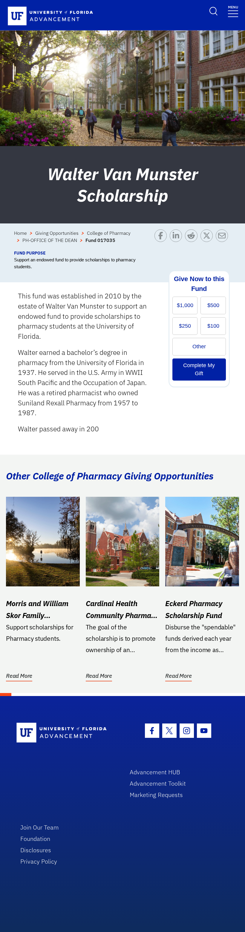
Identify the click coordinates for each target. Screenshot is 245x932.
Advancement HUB (155, 772)
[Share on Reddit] (192, 239)
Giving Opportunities (57, 233)
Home (20, 233)
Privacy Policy (38, 861)
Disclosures (35, 850)
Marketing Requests (156, 795)
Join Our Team (39, 827)
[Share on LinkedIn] (177, 239)
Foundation (35, 839)
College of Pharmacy (109, 233)
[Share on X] (208, 239)
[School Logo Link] (66, 733)
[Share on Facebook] (162, 239)
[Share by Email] (223, 239)
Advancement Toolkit (158, 783)
